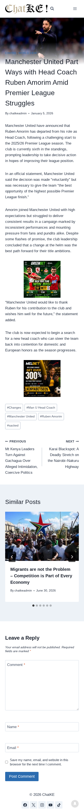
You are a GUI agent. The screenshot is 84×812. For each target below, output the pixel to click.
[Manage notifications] (75, 803)
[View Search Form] (52, 9)
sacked (13, 425)
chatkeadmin (18, 113)
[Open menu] (75, 8)
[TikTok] (58, 805)
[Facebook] (25, 805)
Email (13, 748)
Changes (14, 407)
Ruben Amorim (51, 416)
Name (13, 727)
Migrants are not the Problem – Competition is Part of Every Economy (41, 576)
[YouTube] (50, 805)
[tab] (33, 605)
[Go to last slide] (12, 557)
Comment (16, 665)
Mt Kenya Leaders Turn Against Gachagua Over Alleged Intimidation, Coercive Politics (21, 457)
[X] (33, 805)
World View (28, 53)
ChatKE (10, 53)
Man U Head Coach (40, 407)
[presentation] (42, 536)
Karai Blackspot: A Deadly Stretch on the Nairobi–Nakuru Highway (63, 454)
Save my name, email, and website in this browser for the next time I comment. (39, 762)
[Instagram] (42, 805)
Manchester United (21, 416)
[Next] (71, 557)
